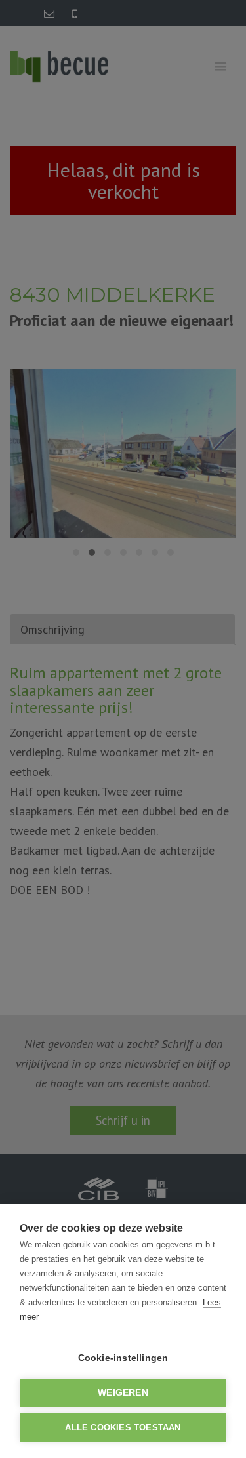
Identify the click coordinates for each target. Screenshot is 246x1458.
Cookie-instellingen (123, 1358)
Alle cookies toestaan (122, 1427)
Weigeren (123, 1393)
